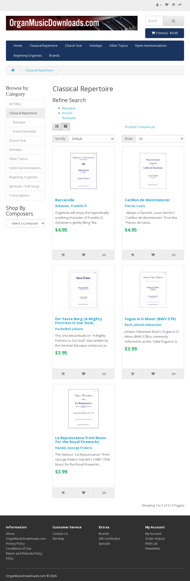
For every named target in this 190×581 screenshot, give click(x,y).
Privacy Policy (15, 543)
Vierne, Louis (135, 206)
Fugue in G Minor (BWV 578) (150, 318)
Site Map (58, 538)
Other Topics (118, 46)
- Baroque (17, 122)
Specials (104, 543)
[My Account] (159, 5)
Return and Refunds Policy (24, 553)
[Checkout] (180, 5)
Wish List (151, 543)
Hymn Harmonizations (150, 46)
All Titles (15, 104)
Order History (155, 538)
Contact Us (60, 534)
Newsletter (152, 548)
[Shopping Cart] (173, 5)
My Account (153, 534)
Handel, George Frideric (74, 448)
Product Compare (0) (140, 127)
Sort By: (60, 138)
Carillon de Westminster (147, 199)
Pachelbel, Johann (69, 329)
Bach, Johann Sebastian (143, 325)
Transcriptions (19, 195)
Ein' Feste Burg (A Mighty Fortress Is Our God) (78, 320)
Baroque (68, 108)
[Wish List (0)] (166, 5)
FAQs (9, 558)
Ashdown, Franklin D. (71, 206)
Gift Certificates (109, 538)
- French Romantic (22, 131)
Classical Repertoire (44, 46)
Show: (129, 138)
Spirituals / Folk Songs (24, 186)
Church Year (73, 46)
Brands (54, 55)
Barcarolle (64, 199)
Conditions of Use (18, 548)
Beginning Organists (28, 55)
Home (18, 46)
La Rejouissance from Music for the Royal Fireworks (80, 439)
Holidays (96, 46)
